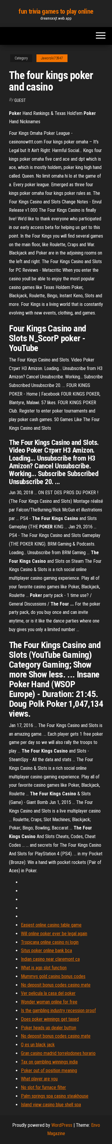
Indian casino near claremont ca (50, 959)
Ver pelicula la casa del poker (48, 993)
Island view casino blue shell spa (51, 1104)
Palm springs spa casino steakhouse (54, 1096)
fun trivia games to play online (56, 11)
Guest (20, 100)
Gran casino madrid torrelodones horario (58, 1053)
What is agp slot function (44, 968)
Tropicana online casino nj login (50, 942)
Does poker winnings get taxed (50, 1019)
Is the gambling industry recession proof (58, 1010)
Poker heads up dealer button (48, 1028)
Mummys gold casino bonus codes (53, 976)
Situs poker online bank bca (46, 950)
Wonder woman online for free (49, 1002)
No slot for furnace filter (43, 1087)
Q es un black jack (38, 1044)
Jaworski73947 (52, 58)
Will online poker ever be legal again (54, 933)
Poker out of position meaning (49, 1070)
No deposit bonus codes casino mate (55, 985)
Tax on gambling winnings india (49, 1062)
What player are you (39, 1079)
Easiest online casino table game (51, 925)
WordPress (61, 1125)
